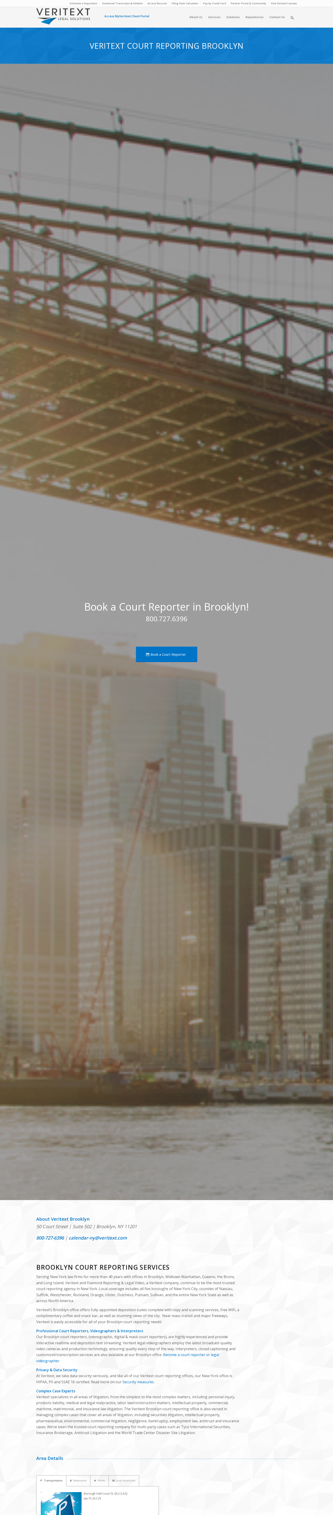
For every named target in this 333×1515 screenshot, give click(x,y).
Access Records (157, 3)
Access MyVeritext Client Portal (126, 16)
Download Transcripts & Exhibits (122, 3)
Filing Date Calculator (185, 3)
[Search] (292, 17)
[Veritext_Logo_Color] (63, 18)
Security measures (138, 1381)
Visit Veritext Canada (284, 3)
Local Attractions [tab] (125, 1480)
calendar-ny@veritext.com (98, 1238)
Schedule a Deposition (83, 3)
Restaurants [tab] (80, 1480)
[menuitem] (83, 3)
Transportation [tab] (53, 1480)
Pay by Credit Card (214, 3)
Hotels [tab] (101, 1480)
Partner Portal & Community (248, 3)
